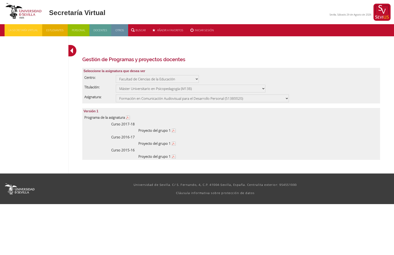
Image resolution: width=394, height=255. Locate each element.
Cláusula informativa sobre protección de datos (215, 193)
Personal (78, 30)
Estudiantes (55, 30)
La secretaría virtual (23, 30)
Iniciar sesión (204, 30)
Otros (119, 30)
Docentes (100, 30)
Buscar (140, 30)
